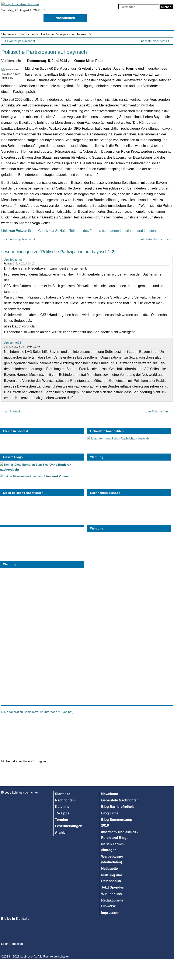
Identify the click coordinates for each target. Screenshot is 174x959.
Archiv (152, 26)
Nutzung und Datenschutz (111, 878)
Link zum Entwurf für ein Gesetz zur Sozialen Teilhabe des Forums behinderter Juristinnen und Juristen (78, 231)
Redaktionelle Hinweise (112, 903)
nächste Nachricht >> (155, 41)
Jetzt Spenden (112, 887)
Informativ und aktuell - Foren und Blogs (119, 835)
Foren (109, 26)
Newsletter (109, 794)
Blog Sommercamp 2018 (116, 822)
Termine (21, 26)
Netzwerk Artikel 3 (126, 725)
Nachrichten (65, 18)
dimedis (22, 771)
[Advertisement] (32, 634)
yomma (118, 775)
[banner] (20, 4)
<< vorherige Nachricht (19, 41)
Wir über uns (111, 894)
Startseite (21, 18)
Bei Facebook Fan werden (53, 442)
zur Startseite (13, 411)
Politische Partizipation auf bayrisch (64, 34)
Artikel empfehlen (30, 442)
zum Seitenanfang (157, 411)
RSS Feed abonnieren (7, 442)
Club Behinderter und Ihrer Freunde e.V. (50, 746)
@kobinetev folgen (19, 442)
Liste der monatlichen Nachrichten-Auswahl (119, 438)
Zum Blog (49, 476)
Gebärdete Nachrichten (107, 431)
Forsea (20, 746)
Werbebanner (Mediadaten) (112, 859)
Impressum (110, 912)
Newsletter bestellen (64, 442)
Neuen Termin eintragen (112, 847)
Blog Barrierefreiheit (117, 806)
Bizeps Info (58, 725)
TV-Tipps (152, 18)
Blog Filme (109, 813)
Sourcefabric (66, 771)
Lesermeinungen (65, 26)
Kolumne (108, 18)
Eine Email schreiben (42, 442)
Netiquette (109, 868)
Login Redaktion (12, 943)
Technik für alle (159, 775)
